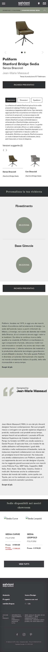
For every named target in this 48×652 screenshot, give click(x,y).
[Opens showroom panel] (39, 3)
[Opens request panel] (44, 3)
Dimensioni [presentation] (24, 100)
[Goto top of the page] (44, 11)
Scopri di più (7, 367)
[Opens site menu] (3, 3)
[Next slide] (41, 52)
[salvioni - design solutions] (24, 4)
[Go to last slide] (7, 52)
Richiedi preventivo (24, 85)
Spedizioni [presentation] (37, 100)
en (29, 604)
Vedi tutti (24, 564)
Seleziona (24, 225)
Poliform (16, 10)
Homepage (7, 10)
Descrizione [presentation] (11, 100)
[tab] (11, 100)
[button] (22, 52)
